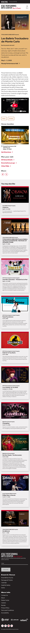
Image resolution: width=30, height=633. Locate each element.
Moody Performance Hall (9, 63)
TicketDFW (13, 2)
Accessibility (5, 613)
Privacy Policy (5, 608)
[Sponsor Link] (5, 619)
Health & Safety (5, 585)
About (3, 598)
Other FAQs (5, 166)
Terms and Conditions (7, 610)
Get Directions (6, 152)
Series (3, 587)
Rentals (3, 605)
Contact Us (4, 595)
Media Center (5, 600)
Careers (3, 603)
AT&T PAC (4, 2)
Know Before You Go (7, 577)
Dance (3, 118)
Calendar (4, 582)
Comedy (11, 118)
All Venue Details (7, 160)
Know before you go (8, 163)
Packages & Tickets (7, 580)
